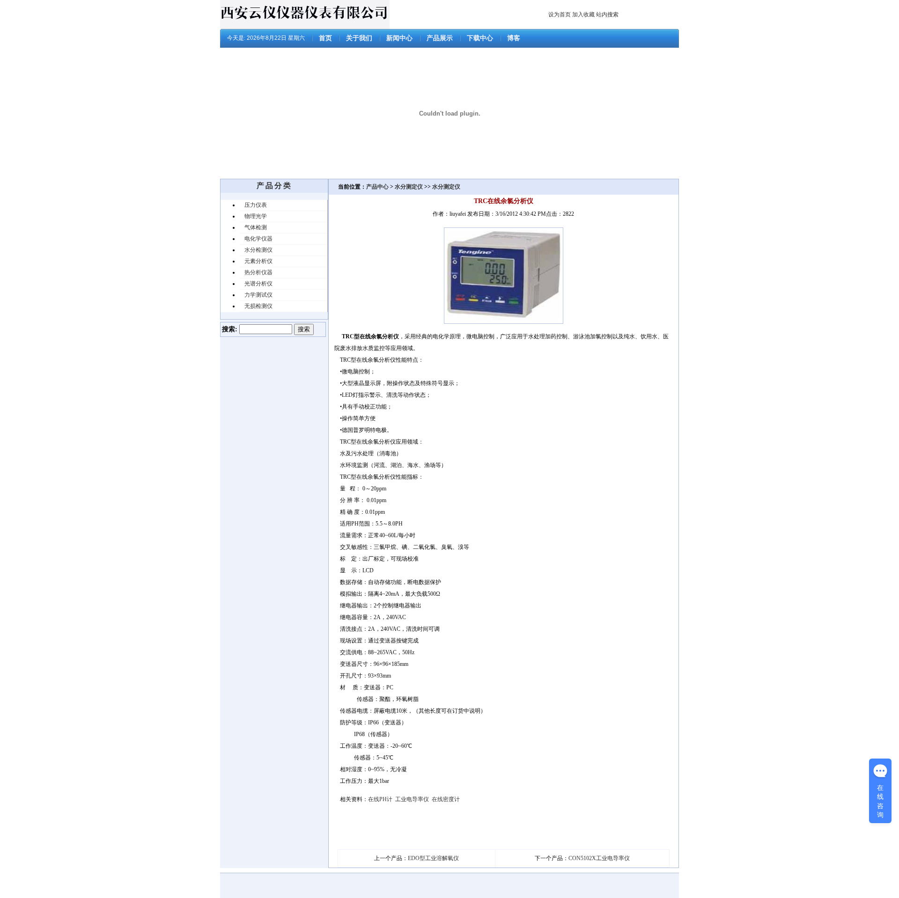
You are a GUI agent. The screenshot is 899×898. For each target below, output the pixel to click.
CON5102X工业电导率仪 (599, 858)
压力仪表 (255, 205)
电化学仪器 (258, 238)
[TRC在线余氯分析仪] (503, 322)
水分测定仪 (409, 186)
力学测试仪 (258, 295)
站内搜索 (607, 14)
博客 (513, 38)
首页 (325, 38)
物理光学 (255, 216)
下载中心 (480, 38)
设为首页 (559, 14)
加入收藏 (583, 14)
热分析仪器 (258, 272)
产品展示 (440, 38)
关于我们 (359, 38)
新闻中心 (399, 38)
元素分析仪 (258, 261)
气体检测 (255, 227)
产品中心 (378, 186)
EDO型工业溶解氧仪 (433, 858)
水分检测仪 (258, 250)
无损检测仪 (258, 306)
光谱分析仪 (258, 283)
